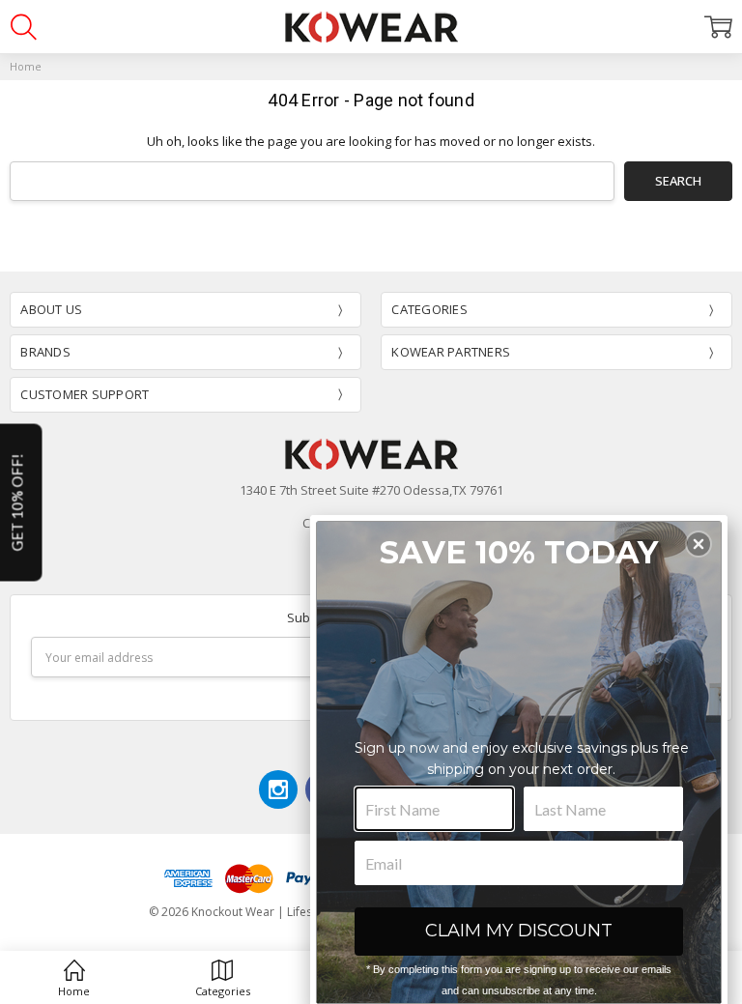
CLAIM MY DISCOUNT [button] (519, 930)
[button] (698, 544)
